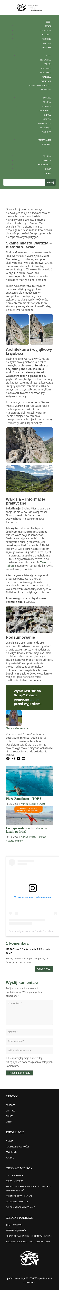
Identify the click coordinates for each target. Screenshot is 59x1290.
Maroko (46, 47)
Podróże (46, 38)
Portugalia (44, 123)
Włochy (46, 132)
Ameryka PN (44, 140)
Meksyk (46, 144)
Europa (47, 97)
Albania (46, 106)
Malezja (46, 76)
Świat (42, 803)
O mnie (47, 173)
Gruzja (47, 119)
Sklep (48, 169)
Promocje (45, 30)
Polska (47, 102)
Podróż (33, 836)
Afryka (47, 43)
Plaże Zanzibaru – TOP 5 (23, 798)
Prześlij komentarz (19, 1072)
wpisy (34, 699)
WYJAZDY (46, 34)
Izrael (47, 64)
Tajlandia (45, 72)
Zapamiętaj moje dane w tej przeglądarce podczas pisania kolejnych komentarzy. (29, 1062)
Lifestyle (46, 160)
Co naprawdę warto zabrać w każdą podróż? (26, 830)
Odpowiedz (43, 968)
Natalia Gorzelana (17, 728)
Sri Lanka (45, 59)
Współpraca (44, 164)
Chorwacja (45, 110)
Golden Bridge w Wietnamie (20, 1207)
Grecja (47, 114)
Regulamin (11, 1152)
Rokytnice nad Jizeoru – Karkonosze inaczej (28, 1236)
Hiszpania (45, 127)
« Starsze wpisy (14, 840)
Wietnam (46, 81)
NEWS (48, 26)
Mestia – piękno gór (16, 1230)
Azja (48, 55)
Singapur (46, 68)
